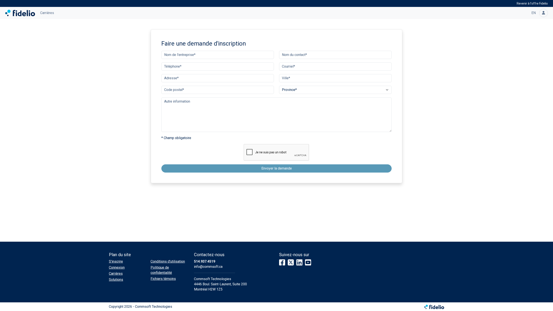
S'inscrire (116, 261)
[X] (291, 263)
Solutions (116, 280)
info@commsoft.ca (208, 267)
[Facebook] (282, 263)
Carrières (47, 13)
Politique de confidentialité (161, 270)
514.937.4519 (204, 261)
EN (533, 13)
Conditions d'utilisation (168, 261)
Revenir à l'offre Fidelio (532, 3)
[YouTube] (308, 263)
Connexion (117, 267)
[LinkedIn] (299, 263)
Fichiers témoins (163, 279)
